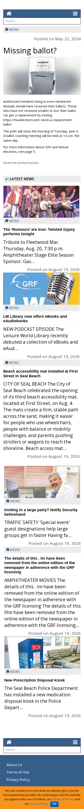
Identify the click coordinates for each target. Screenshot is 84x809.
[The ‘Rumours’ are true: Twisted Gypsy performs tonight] (41, 206)
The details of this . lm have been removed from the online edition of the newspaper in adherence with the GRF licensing (39, 565)
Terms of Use (17, 772)
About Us (14, 764)
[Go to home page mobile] (7, 13)
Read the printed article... (21, 162)
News (14, 29)
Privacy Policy (18, 779)
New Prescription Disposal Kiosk (34, 680)
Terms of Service (63, 799)
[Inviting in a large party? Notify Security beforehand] (42, 496)
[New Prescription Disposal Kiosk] (42, 662)
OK (54, 804)
